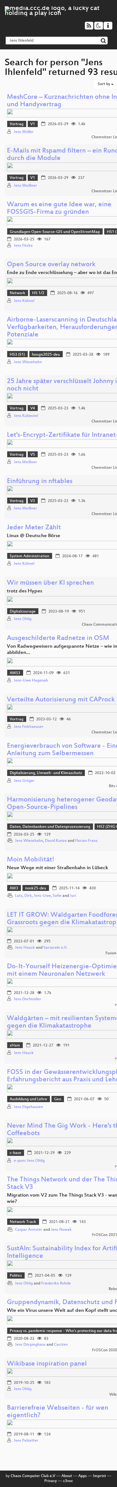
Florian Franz (86, 841)
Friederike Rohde (56, 1283)
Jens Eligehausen (28, 1107)
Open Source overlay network (51, 265)
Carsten (61, 1345)
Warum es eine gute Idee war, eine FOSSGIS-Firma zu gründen (59, 208)
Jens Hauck (25, 948)
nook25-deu (35, 888)
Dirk (28, 896)
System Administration (29, 556)
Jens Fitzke (23, 246)
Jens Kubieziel (26, 416)
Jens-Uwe (42, 896)
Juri (73, 896)
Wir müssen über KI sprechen (50, 583)
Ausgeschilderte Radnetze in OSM (58, 638)
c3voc (68, 1481)
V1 (32, 124)
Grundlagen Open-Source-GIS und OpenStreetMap (55, 232)
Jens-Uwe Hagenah (31, 680)
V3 (32, 501)
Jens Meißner (25, 186)
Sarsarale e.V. (55, 948)
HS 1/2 (38, 293)
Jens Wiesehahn (28, 362)
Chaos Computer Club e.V (33, 1476)
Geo (57, 1099)
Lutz (18, 896)
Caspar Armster (28, 1230)
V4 (32, 408)
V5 (32, 455)
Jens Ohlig (23, 619)
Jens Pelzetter (26, 1441)
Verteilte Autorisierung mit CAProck (61, 700)
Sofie (57, 896)
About (66, 1476)
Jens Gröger (24, 781)
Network (17, 293)
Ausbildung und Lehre (28, 1099)
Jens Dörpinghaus (30, 1345)
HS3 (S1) (17, 355)
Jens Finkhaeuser (28, 727)
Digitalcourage (23, 611)
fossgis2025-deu (46, 355)
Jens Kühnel (24, 301)
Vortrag (16, 124)
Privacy (50, 1481)
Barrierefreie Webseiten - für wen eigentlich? (57, 1412)
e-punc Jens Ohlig (29, 1161)
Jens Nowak (61, 1230)
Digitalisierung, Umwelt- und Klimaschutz (46, 773)
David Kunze (56, 841)
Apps (82, 1476)
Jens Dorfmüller (27, 999)
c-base (15, 1153)
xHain (15, 1045)
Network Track (23, 1222)
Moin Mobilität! (30, 860)
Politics (16, 1276)
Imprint (99, 1476)
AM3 (14, 888)
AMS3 (15, 673)
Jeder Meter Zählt (34, 528)
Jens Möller (24, 132)
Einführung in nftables (39, 482)
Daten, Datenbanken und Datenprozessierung (50, 827)
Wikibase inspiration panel (47, 1364)
